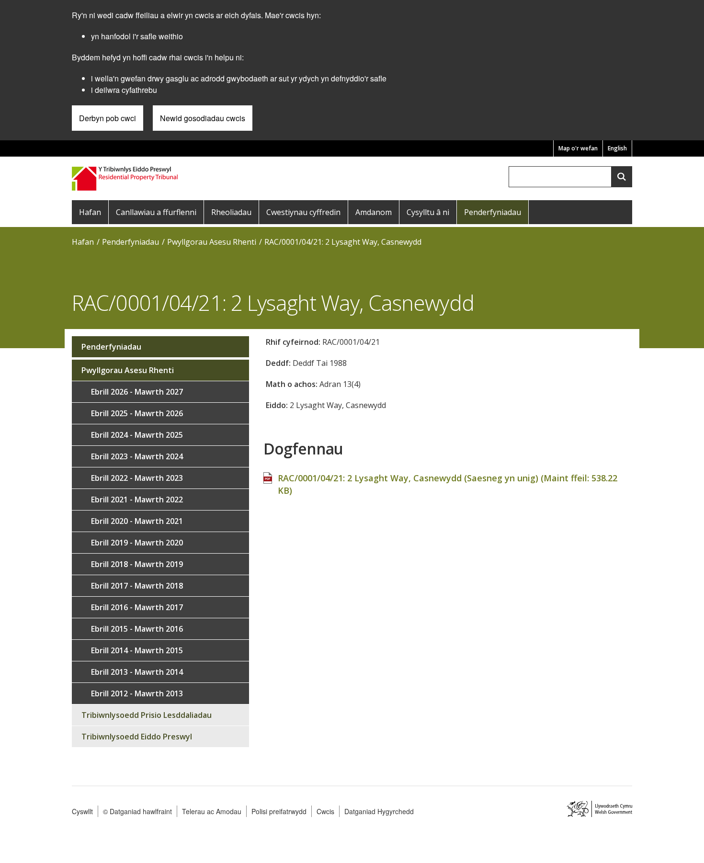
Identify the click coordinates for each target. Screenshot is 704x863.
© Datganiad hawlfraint (137, 811)
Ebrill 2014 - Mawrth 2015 (137, 650)
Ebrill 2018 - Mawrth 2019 (137, 564)
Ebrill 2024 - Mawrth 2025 (137, 435)
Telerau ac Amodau (211, 811)
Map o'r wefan (578, 148)
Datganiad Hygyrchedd (379, 811)
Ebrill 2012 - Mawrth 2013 (137, 693)
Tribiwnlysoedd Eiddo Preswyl (136, 736)
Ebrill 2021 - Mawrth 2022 (137, 499)
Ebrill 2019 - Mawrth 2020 (137, 542)
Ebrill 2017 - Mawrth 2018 (137, 585)
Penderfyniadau (492, 212)
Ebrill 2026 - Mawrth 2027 (137, 391)
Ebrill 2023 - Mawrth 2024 (137, 456)
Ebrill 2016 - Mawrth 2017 (137, 607)
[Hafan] (126, 177)
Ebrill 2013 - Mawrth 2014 (137, 672)
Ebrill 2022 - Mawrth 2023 (137, 478)
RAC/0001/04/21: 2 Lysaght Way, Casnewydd (342, 242)
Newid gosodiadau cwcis (202, 118)
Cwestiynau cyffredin (303, 212)
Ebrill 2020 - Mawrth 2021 (137, 521)
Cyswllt (82, 811)
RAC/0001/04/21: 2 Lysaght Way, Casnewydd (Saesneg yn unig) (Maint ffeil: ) (447, 484)
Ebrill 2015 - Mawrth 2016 (137, 629)
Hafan (90, 212)
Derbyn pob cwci (107, 118)
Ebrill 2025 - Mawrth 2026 (137, 413)
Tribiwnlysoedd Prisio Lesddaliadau (146, 715)
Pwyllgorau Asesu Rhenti (211, 242)
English (617, 148)
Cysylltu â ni (428, 212)
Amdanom (373, 212)
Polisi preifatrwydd (279, 811)
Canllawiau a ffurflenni (156, 212)
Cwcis (325, 811)
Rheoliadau (231, 212)
